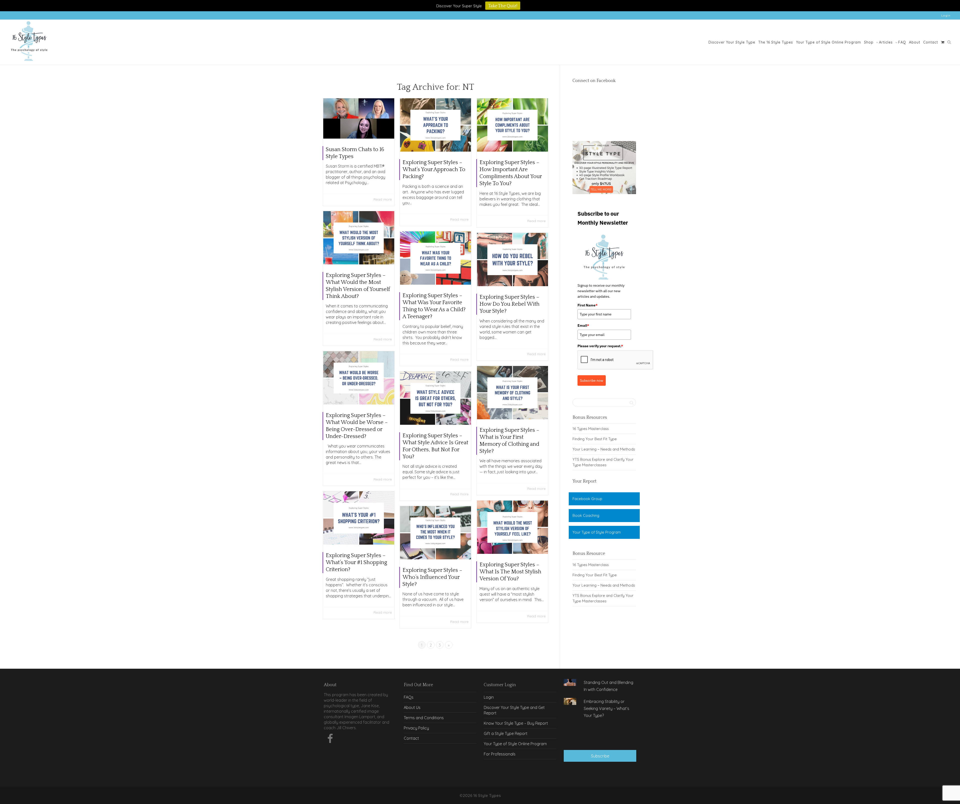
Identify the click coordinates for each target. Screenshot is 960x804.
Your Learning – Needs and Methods (603, 449)
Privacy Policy (416, 727)
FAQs (409, 697)
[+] (358, 118)
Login (945, 15)
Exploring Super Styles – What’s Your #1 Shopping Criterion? (356, 562)
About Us (412, 707)
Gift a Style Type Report (506, 733)
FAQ (902, 42)
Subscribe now (591, 380)
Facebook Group (587, 498)
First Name (588, 305)
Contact (930, 42)
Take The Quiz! (502, 6)
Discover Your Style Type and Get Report (514, 710)
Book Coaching (585, 515)
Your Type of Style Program (596, 532)
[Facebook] (330, 740)
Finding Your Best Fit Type (594, 439)
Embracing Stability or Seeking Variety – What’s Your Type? (606, 708)
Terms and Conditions (424, 717)
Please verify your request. (600, 346)
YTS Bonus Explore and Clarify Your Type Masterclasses (603, 462)
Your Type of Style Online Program (828, 42)
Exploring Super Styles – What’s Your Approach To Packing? (433, 169)
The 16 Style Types (775, 42)
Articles (886, 42)
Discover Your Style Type (731, 42)
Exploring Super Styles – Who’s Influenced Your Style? (432, 577)
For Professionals (500, 753)
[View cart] (942, 42)
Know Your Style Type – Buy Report (516, 723)
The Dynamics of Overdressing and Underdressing (600, 734)
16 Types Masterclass (590, 428)
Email (583, 325)
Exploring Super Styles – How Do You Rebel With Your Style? (510, 304)
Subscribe (600, 755)
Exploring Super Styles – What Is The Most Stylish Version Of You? (510, 572)
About (914, 42)
